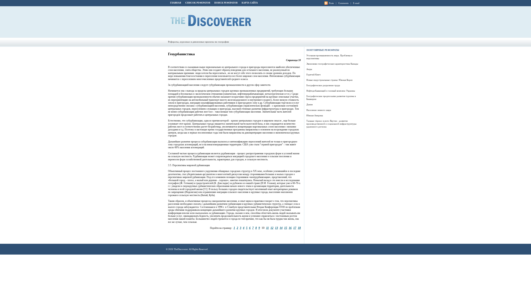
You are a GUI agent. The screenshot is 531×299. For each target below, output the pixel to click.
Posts (331, 3)
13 (276, 227)
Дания (309, 104)
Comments (343, 3)
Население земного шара (318, 110)
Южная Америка (314, 115)
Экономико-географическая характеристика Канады (332, 63)
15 (285, 227)
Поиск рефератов (225, 2)
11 (267, 227)
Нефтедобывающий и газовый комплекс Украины (330, 90)
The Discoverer (211, 20)
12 (271, 227)
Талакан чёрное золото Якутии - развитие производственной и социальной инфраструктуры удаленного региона (331, 124)
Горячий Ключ (313, 74)
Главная (175, 2)
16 (290, 227)
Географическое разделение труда (323, 85)
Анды (309, 69)
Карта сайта (250, 2)
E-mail (356, 3)
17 (294, 227)
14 (281, 227)
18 (299, 227)
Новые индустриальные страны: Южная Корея (329, 80)
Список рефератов (197, 2)
